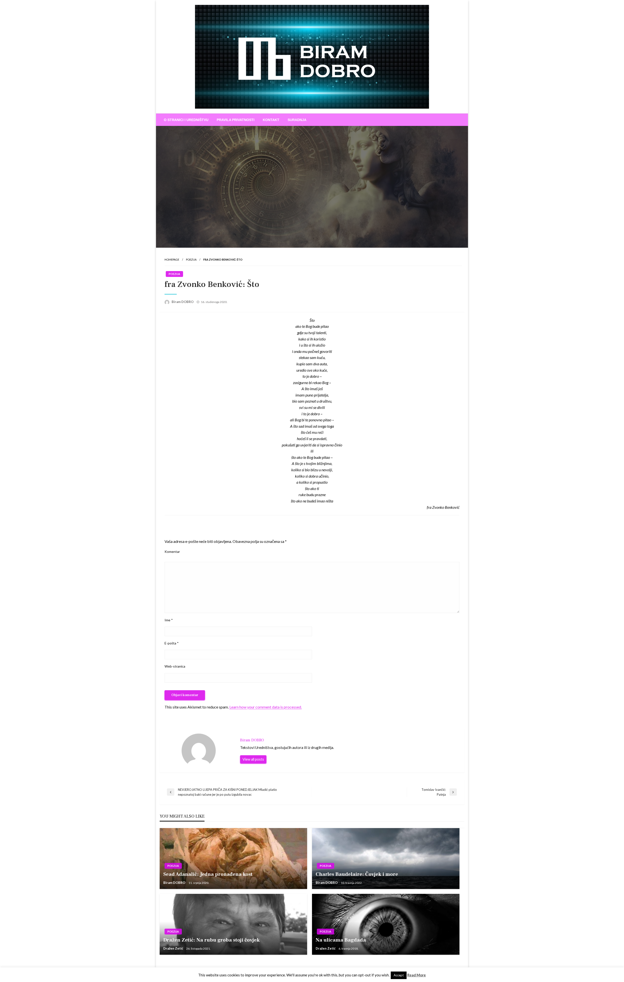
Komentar (172, 551)
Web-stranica (175, 666)
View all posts (253, 759)
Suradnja (297, 120)
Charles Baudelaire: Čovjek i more (357, 874)
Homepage (172, 259)
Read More (416, 975)
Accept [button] (399, 975)
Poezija (191, 259)
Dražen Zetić (173, 948)
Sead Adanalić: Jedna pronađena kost (208, 874)
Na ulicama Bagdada (341, 940)
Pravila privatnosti (235, 120)
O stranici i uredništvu (186, 120)
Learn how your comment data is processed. (265, 707)
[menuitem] (186, 120)
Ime (169, 620)
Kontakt (271, 120)
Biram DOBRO (183, 302)
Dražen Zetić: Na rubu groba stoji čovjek (215, 940)
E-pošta (172, 643)
